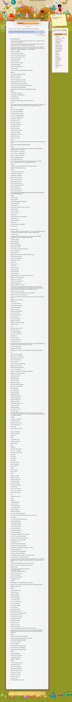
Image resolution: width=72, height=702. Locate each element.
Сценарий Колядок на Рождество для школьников (22, 31)
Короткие (18, 28)
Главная (20, 23)
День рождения (58, 49)
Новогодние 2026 (58, 46)
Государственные (59, 48)
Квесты (56, 67)
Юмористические (58, 65)
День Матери (58, 43)
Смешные (57, 63)
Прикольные (57, 60)
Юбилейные (57, 51)
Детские (57, 53)
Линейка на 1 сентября (60, 37)
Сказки (56, 62)
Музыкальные (58, 57)
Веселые (57, 36)
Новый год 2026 (58, 45)
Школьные (57, 54)
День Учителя (58, 39)
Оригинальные (58, 59)
